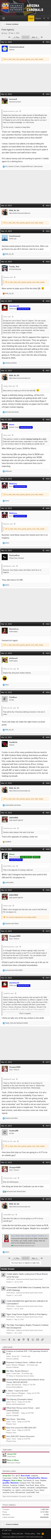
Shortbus (23, 1488)
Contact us (6, 1534)
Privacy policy (30, 1534)
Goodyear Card (24, 1483)
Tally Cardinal (36, 1483)
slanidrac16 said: (9, 1079)
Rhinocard (22, 1478)
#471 (48, 978)
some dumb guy (27, 1490)
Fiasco (36, 1490)
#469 (48, 890)
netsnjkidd (30, 1488)
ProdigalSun (6, 1490)
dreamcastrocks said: (11, 111)
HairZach (5, 1485)
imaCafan (15, 1488)
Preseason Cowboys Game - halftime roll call (23, 1362)
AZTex (42, 1485)
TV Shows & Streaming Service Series (20, 1376)
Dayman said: (8, 277)
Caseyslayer (6, 1478)
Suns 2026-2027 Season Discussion (20, 1436)
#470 (48, 931)
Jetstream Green (8, 1492)
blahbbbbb (44, 1517)
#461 (48, 550)
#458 (48, 420)
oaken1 (18, 1490)
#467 (48, 813)
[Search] (48, 18)
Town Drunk (30, 1485)
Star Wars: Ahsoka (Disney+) (17, 1371)
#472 (48, 1062)
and (12, 412)
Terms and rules (17, 1534)
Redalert (43, 1480)
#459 (48, 479)
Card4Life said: (8, 993)
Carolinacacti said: (9, 828)
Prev (17, 37)
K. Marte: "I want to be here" (17, 1391)
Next (34, 37)
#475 (48, 1199)
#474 (48, 1162)
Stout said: (7, 317)
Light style (8, 1530)
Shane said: (7, 906)
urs (13, 1490)
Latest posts (8, 1347)
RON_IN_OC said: (9, 669)
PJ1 (13, 1476)
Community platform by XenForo (22, 1537)
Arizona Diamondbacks (14, 1387)
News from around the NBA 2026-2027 (21, 1428)
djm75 (18, 1476)
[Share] (43, 42)
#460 (48, 508)
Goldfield (21, 1485)
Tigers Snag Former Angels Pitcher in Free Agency (26, 1314)
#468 (48, 849)
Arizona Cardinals (12, 1359)
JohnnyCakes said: (10, 1178)
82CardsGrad (20, 1492)
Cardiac (15, 1478)
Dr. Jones (35, 1480)
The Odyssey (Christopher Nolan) (19, 1399)
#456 (48, 301)
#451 (48, 42)
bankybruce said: (9, 566)
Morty (37, 1485)
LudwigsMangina (41, 1488)
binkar (42, 1490)
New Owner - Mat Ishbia (15, 1419)
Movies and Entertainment (15, 1404)
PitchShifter (6, 1488)
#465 (48, 737)
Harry (5, 33)
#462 (48, 624)
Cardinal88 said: (9, 1215)
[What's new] (44, 18)
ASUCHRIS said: (9, 866)
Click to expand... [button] (25, 1013)
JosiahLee (13, 1485)
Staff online (7, 1450)
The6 (37, 1492)
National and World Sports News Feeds (29, 1279)
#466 (48, 783)
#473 (48, 1126)
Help (38, 1534)
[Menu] (3, 18)
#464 (48, 692)
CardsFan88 (30, 1492)
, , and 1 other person (24, 166)
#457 (48, 370)
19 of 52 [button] (25, 37)
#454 (48, 231)
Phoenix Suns (11, 1424)
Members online (9, 1471)
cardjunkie (34, 1476)
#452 (48, 94)
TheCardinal (27, 1480)
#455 (48, 262)
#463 (48, 653)
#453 (48, 206)
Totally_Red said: (9, 386)
